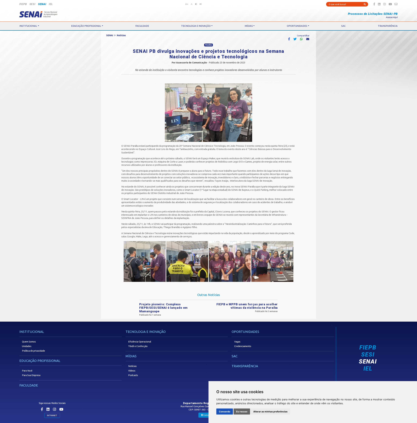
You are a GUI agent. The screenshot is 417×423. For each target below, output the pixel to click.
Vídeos (131, 370)
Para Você (27, 370)
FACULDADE (28, 385)
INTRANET (52, 415)
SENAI (42, 4)
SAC (234, 356)
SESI (32, 4)
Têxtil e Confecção (138, 346)
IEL (51, 4)
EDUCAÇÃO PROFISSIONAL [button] (86, 26)
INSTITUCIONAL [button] (28, 26)
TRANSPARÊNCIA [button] (388, 26)
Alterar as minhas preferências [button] (270, 411)
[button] (136, 261)
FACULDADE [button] (142, 26)
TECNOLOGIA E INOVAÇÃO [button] (196, 26)
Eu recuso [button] (241, 411)
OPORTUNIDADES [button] (297, 26)
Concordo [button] (224, 411)
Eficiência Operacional (139, 341)
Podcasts (133, 375)
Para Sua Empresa (31, 375)
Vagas (237, 341)
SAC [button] (343, 26)
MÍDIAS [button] (249, 26)
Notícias (121, 35)
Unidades (26, 346)
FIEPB (23, 4)
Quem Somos (29, 341)
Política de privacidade (33, 350)
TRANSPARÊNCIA (245, 366)
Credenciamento (242, 346)
